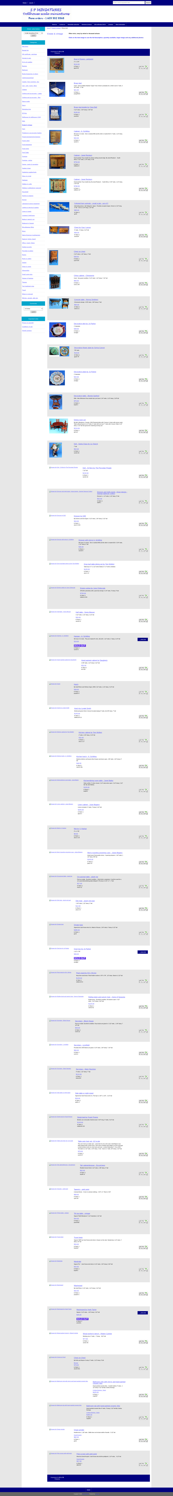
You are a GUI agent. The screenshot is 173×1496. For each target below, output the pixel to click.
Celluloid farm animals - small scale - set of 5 (91, 203)
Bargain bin (25, 50)
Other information (120, 24)
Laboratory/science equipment (31, 203)
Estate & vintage (56, 28)
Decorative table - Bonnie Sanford (86, 396)
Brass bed (77, 83)
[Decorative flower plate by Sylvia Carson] (59, 356)
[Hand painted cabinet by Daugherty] (62, 659)
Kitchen (24, 200)
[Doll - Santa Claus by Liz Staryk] (55, 457)
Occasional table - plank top (87, 877)
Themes (24, 282)
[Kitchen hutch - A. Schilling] (60, 756)
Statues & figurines (27, 278)
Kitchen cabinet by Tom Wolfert (90, 732)
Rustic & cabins (26, 258)
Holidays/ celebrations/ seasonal (31, 188)
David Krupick (77, 1435)
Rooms (24, 255)
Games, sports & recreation (30, 164)
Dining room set (80, 420)
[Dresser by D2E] (57, 515)
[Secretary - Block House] (59, 1020)
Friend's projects (27, 330)
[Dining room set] (58, 433)
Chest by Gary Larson (82, 227)
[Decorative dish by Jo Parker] (57, 336)
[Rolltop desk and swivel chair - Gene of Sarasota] (66, 996)
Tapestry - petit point (81, 1189)
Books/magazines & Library (30, 74)
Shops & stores (26, 266)
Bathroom (25, 70)
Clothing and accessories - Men (31, 97)
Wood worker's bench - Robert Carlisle (97, 1334)
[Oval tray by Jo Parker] (59, 948)
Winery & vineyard (27, 294)
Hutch (76, 684)
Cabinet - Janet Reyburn (83, 155)
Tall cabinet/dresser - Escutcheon (92, 1165)
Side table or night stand (84, 1093)
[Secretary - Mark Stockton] (60, 1068)
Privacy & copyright (28, 323)
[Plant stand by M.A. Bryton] (60, 972)
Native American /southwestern (31, 235)
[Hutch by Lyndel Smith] (59, 708)
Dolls (23, 121)
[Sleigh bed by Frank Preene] (60, 1116)
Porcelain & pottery (27, 251)
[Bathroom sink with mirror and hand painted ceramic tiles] (68, 1381)
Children (24, 89)
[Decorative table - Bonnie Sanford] (55, 409)
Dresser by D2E (80, 516)
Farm (23, 129)
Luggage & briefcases (28, 215)
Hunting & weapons (27, 195)
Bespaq (76, 1363)
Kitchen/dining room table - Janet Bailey (98, 781)
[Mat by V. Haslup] (57, 828)
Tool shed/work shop (28, 286)
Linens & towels (26, 211)
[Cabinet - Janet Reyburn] (57, 168)
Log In (31, 3)
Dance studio (26, 101)
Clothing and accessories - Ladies (32, 93)
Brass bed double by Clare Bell (85, 107)
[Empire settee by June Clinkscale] (62, 587)
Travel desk (78, 1237)
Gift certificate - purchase (29, 54)
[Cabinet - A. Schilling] (55, 144)
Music (24, 231)
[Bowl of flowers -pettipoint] (56, 72)
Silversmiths (25, 270)
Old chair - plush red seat (85, 901)
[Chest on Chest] (57, 1357)
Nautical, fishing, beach (29, 239)
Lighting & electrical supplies (30, 207)
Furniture (24, 156)
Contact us (62, 24)
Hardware (25, 180)
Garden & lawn (26, 168)
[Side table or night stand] (59, 1092)
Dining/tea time (26, 109)
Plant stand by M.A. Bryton (86, 973)
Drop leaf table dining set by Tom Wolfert (99, 564)
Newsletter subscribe (73, 24)
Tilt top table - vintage (82, 1213)
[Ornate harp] (56, 924)
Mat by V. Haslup (80, 829)
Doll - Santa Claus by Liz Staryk (86, 444)
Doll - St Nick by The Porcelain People (97, 468)
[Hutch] (54, 683)
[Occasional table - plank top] (60, 876)
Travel (24, 290)
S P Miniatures (85, 1493)
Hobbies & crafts (27, 184)
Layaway (110, 24)
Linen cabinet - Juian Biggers (89, 805)
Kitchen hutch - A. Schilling (86, 757)
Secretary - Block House (84, 1021)
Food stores (25, 148)
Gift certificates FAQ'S (100, 24)
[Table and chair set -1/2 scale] (61, 1140)
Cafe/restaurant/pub (28, 78)
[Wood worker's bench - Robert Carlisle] (63, 1333)
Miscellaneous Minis (28, 227)
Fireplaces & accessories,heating (31, 133)
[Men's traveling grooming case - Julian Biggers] (65, 852)
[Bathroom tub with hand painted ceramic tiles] (65, 1405)
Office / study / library (28, 243)
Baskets (24, 66)
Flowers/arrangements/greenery (31, 137)
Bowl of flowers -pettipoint (83, 59)
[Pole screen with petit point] (60, 1453)
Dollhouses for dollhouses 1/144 (31, 117)
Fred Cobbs (25, 152)
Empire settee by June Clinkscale (92, 588)
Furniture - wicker (27, 160)
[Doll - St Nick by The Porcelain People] (63, 467)
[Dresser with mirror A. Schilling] (61, 539)
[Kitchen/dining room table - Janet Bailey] (64, 780)
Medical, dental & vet (28, 219)
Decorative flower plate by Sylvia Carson (89, 348)
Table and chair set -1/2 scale (89, 1141)
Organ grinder (79, 1430)
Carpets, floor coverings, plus (30, 82)
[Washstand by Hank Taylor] (60, 1309)
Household (25, 192)
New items (25, 46)
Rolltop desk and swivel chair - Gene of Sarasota (106, 997)
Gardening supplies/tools (29, 172)
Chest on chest (79, 252)
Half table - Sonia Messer (85, 612)
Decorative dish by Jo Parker (85, 324)
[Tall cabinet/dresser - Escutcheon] (62, 1164)
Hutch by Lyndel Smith (82, 708)
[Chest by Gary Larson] (59, 233)
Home (25, 3)
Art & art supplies (27, 62)
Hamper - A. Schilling (82, 636)
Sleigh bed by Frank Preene (87, 1117)
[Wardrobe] (55, 1261)
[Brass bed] (57, 96)
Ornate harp (78, 925)
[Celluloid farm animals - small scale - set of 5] (59, 211)
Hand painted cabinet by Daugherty (94, 660)
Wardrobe (77, 1262)
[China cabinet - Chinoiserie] (55, 288)
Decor (24, 105)
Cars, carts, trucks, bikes (29, 85)
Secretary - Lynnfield (81, 1045)
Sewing (24, 262)
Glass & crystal (26, 176)
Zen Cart (97, 1493)
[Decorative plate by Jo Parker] (57, 385)
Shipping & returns (87, 24)
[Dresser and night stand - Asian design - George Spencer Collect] (70, 491)
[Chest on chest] (53, 264)
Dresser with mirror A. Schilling (90, 540)
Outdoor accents (27, 247)
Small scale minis (27, 274)
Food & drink (26, 140)
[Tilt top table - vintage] (59, 1213)
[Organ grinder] (57, 1429)
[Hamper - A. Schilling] (58, 635)
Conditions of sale (27, 326)
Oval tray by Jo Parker (82, 949)
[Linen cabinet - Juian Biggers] (61, 804)
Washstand (78, 1286)
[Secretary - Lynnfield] (58, 1044)
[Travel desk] (56, 1237)
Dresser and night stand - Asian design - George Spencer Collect (112, 493)
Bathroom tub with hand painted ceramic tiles (103, 1406)
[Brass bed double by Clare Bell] (55, 120)
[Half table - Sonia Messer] (60, 611)
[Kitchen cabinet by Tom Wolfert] (61, 732)
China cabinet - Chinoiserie (84, 276)
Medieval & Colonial (28, 223)
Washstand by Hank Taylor (86, 1310)
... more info (143, 639)
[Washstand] (56, 1285)
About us (54, 24)
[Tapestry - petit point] (58, 1188)
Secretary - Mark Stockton (86, 1069)
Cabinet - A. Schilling (82, 131)
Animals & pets (26, 58)
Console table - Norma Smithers (86, 300)
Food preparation (27, 144)
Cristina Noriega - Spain (99, 1390)
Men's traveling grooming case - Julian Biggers (104, 853)
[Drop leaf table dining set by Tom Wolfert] (64, 563)
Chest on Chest (79, 1358)
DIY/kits (24, 113)
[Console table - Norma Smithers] (59, 308)
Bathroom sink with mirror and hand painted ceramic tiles (109, 1382)
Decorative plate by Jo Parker (85, 372)
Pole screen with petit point (87, 1454)
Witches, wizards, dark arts (30, 298)
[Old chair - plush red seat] (60, 900)
